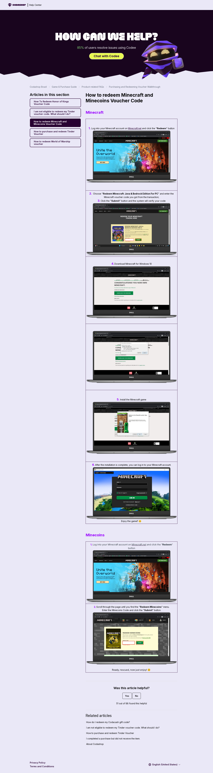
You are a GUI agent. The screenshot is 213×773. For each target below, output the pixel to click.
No (136, 696)
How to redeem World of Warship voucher (52, 142)
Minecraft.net (134, 128)
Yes (127, 696)
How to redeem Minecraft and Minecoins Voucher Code (50, 122)
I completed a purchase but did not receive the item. (113, 738)
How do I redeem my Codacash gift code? (108, 722)
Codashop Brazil (38, 86)
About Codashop (95, 744)
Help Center (35, 5)
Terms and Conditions (42, 766)
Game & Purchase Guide (64, 86)
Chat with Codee (106, 56)
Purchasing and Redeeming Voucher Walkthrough (134, 86)
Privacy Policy (37, 762)
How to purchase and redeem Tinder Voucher (54, 132)
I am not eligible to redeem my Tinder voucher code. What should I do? (54, 112)
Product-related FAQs (93, 86)
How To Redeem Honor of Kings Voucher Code (51, 102)
